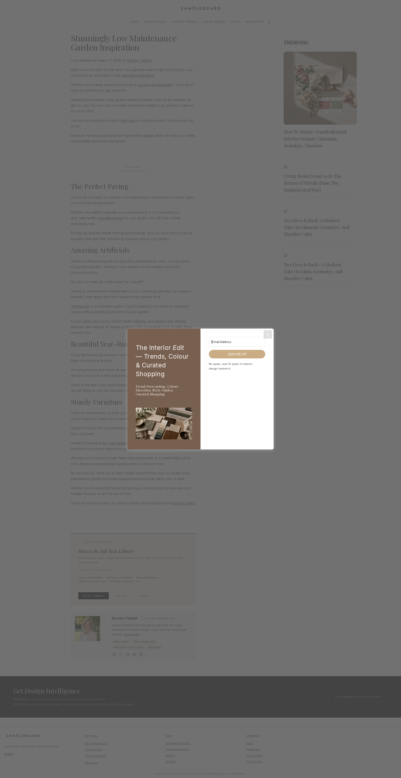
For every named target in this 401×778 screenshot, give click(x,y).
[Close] (268, 334)
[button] (164, 424)
